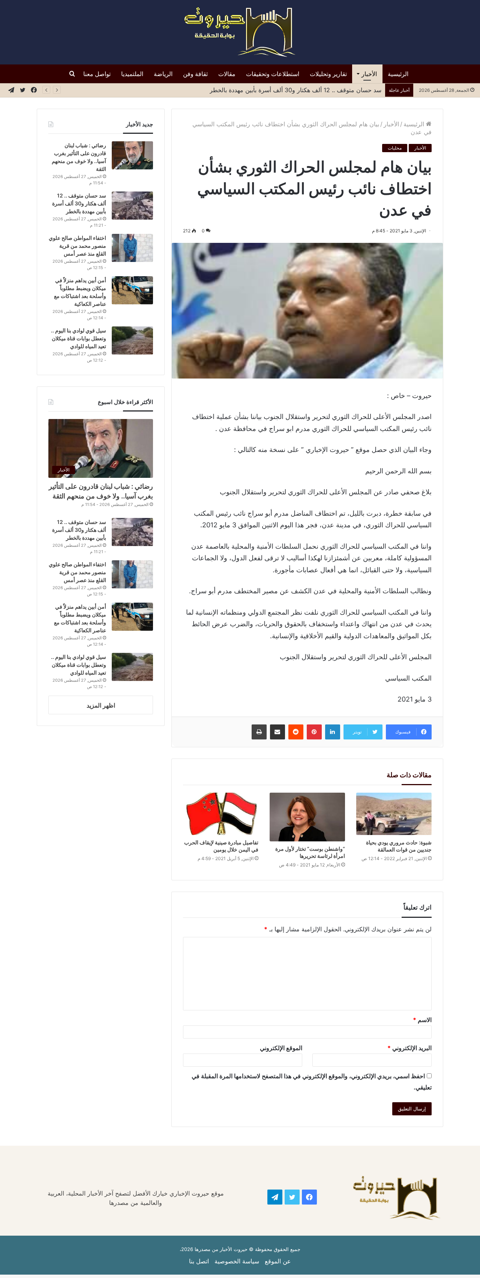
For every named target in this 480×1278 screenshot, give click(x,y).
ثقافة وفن (195, 74)
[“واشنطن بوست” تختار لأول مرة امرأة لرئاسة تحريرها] (307, 817)
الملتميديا (132, 74)
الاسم (422, 1020)
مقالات (227, 74)
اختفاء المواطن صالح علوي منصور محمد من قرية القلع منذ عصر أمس (77, 246)
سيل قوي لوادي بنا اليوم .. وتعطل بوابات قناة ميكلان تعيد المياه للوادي (78, 338)
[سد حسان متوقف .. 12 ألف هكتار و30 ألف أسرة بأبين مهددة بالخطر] (132, 206)
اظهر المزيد (101, 705)
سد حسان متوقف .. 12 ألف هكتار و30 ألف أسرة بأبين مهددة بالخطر (79, 203)
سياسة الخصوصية (236, 1261)
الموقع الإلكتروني (281, 1048)
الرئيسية (398, 74)
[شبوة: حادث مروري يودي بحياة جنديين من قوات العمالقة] (394, 814)
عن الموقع (278, 1261)
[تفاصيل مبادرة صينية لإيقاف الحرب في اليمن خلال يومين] (220, 814)
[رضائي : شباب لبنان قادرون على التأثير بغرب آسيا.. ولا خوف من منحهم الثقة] (132, 155)
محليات (395, 148)
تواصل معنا (97, 74)
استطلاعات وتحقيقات (272, 74)
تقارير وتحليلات (328, 74)
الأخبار (369, 74)
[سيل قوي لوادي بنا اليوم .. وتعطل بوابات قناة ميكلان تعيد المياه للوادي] (132, 340)
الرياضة (163, 74)
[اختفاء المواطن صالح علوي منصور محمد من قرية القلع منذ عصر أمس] (132, 248)
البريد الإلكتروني (409, 1048)
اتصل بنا (199, 1261)
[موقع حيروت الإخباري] (240, 32)
